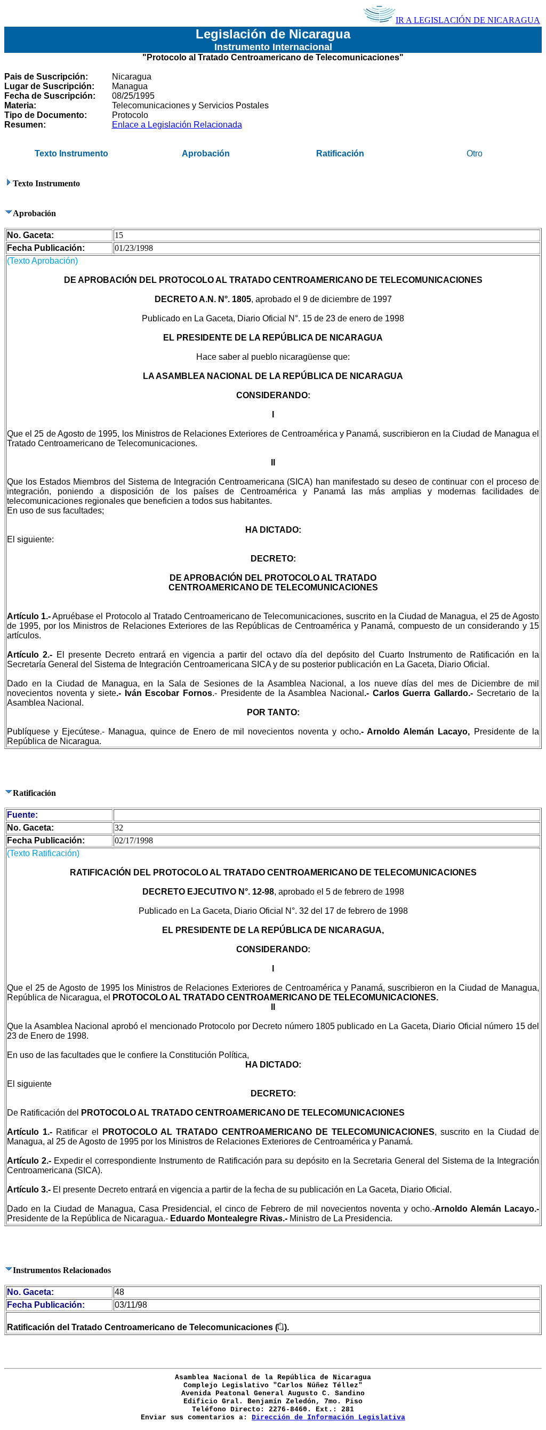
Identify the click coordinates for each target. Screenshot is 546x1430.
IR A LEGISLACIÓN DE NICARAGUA (468, 20)
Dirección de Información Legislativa (328, 1417)
